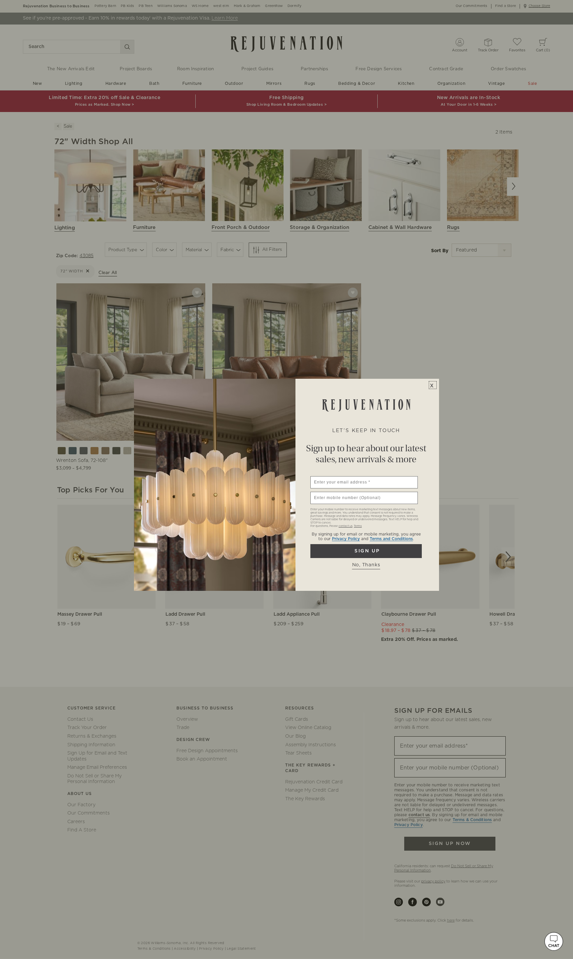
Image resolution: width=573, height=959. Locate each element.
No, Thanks (366, 565)
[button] (553, 941)
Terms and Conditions (391, 539)
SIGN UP (366, 551)
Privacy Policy (346, 539)
